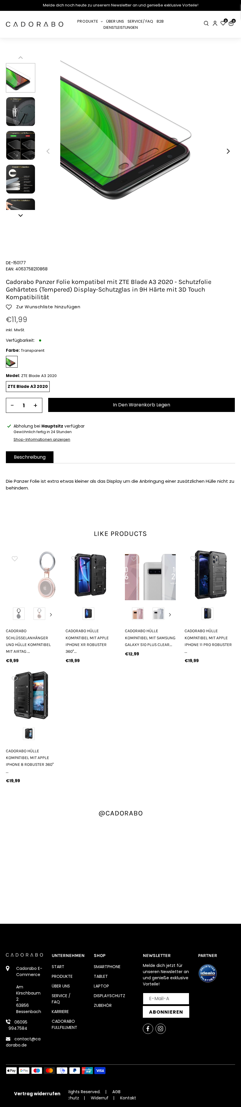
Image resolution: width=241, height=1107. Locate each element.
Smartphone (107, 967)
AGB (116, 1092)
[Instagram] (160, 1029)
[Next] (227, 151)
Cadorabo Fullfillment (64, 1024)
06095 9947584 (18, 1025)
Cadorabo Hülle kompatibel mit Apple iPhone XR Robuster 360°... (87, 641)
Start (58, 967)
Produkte (62, 976)
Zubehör (103, 1005)
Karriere (60, 1012)
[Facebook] (148, 1029)
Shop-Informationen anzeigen (42, 439)
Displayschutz (109, 996)
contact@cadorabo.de (23, 1042)
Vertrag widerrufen (37, 1094)
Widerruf (99, 1098)
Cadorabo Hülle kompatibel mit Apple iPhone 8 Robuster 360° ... (30, 761)
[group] (31, 575)
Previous (11, 615)
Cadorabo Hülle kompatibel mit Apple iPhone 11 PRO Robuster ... (208, 641)
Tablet (101, 976)
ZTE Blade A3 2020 (28, 386)
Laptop (101, 986)
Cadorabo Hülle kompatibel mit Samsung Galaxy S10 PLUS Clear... (150, 637)
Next (51, 615)
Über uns (61, 986)
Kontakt (128, 1098)
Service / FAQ (61, 999)
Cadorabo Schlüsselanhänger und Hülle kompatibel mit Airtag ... (28, 641)
